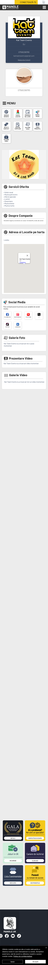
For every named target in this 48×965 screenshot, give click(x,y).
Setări (12, 962)
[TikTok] (19, 936)
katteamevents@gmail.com (24, 56)
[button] (43, 2)
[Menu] (44, 7)
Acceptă (35, 962)
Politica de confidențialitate (22, 956)
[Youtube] (13, 936)
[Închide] (45, 949)
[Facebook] (7, 936)
